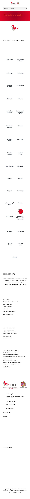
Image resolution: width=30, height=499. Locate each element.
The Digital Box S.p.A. (16, 492)
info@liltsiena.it (10, 408)
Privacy (5, 412)
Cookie (9, 412)
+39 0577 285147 (7, 306)
